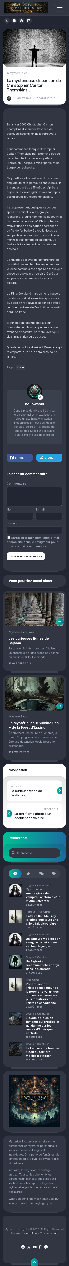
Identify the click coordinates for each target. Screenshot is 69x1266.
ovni (31, 632)
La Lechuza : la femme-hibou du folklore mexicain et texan (43, 1052)
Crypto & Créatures (37, 885)
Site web (13, 523)
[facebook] (23, 1247)
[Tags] (54, 873)
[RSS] (40, 1247)
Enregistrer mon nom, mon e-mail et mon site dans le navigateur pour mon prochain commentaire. (33, 542)
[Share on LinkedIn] (29, 20)
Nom (11, 509)
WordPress (32, 1233)
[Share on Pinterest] (21, 20)
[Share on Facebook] (14, 20)
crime (20, 367)
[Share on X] (7, 20)
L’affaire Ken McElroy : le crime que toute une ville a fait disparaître (42, 919)
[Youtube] (34, 1247)
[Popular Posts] (28, 873)
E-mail (41, 509)
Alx (56, 1233)
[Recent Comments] (41, 873)
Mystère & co (19, 73)
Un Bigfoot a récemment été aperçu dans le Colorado (42, 965)
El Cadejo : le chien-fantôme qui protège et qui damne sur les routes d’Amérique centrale (42, 1025)
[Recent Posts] (15, 873)
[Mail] (46, 1247)
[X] (28, 1247)
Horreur (30, 911)
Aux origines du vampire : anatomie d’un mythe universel (43, 897)
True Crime (43, 911)
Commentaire (18, 483)
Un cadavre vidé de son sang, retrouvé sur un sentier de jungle (43, 942)
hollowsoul (22, 98)
